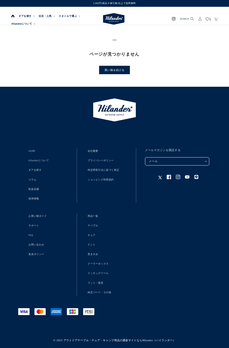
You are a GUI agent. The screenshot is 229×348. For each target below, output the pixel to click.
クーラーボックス (98, 263)
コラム (32, 179)
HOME (31, 150)
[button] (26, 16)
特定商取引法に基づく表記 (103, 169)
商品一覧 (93, 216)
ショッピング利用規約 (101, 179)
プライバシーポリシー (101, 160)
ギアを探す (35, 169)
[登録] (205, 161)
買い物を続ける (114, 70)
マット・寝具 (95, 282)
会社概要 (93, 150)
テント (92, 244)
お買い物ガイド (37, 216)
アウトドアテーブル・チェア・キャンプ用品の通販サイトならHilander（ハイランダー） (120, 340)
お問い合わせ (36, 244)
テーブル (93, 225)
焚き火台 (93, 254)
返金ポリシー (36, 254)
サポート (33, 225)
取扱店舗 (33, 189)
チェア (92, 235)
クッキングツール (98, 273)
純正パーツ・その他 (99, 292)
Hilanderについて (38, 160)
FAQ (30, 235)
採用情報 (33, 198)
